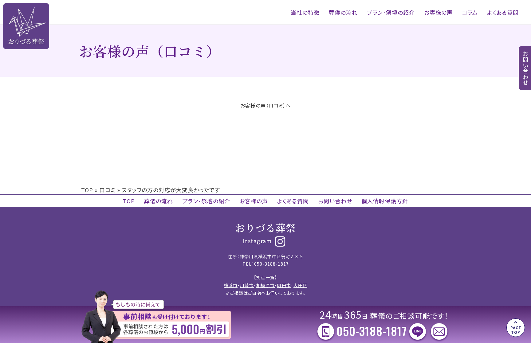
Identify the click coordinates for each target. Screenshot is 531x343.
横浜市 (231, 285)
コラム (470, 12)
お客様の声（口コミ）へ (265, 105)
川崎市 (247, 285)
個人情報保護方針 (384, 201)
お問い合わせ (335, 201)
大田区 (300, 285)
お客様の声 (438, 12)
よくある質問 (503, 12)
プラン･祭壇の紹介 (391, 12)
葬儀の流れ (343, 12)
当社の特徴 (305, 12)
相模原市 (265, 285)
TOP (87, 190)
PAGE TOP (515, 329)
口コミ (107, 190)
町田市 (284, 285)
